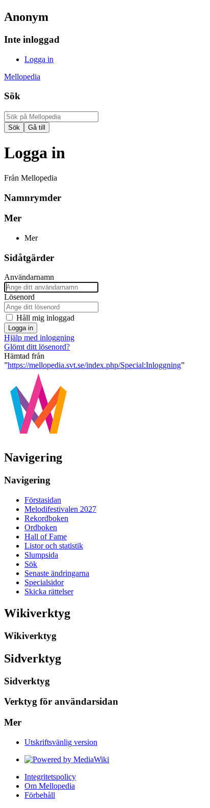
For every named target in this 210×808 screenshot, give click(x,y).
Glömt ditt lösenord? (37, 346)
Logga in (20, 328)
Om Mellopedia (49, 786)
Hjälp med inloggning (39, 337)
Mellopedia (22, 76)
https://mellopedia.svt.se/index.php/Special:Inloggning (94, 365)
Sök (12, 96)
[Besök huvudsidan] (38, 435)
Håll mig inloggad (45, 317)
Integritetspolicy (50, 776)
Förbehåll (39, 795)
